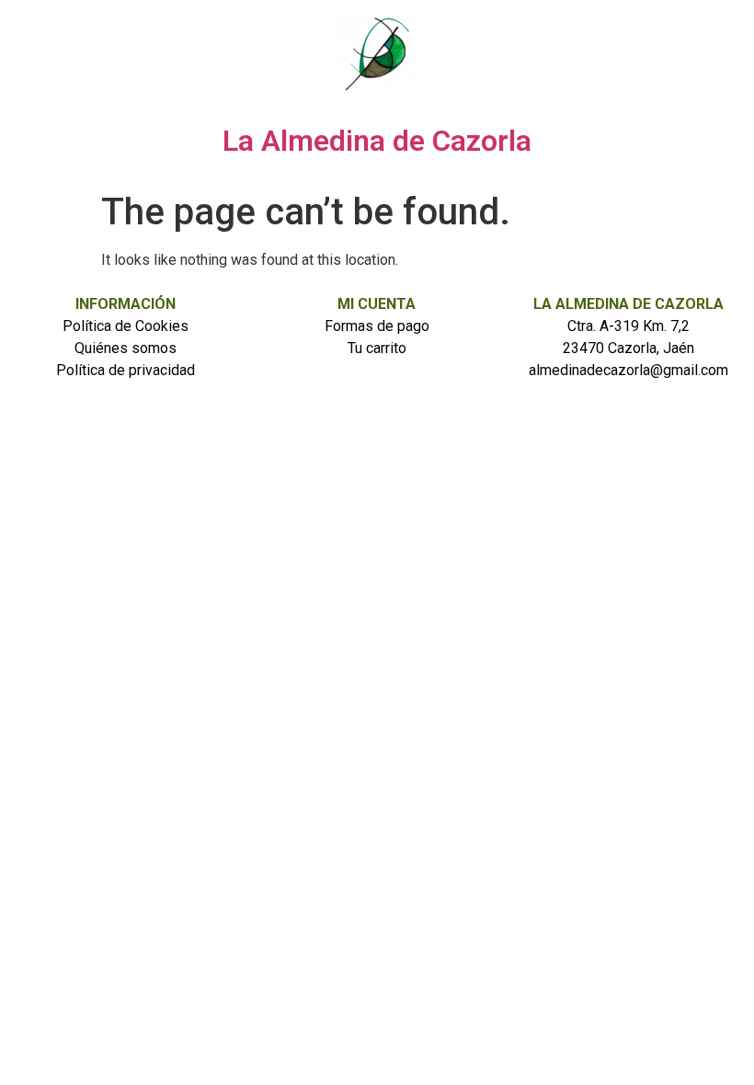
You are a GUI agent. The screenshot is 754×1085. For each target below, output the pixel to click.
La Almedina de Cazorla (377, 140)
